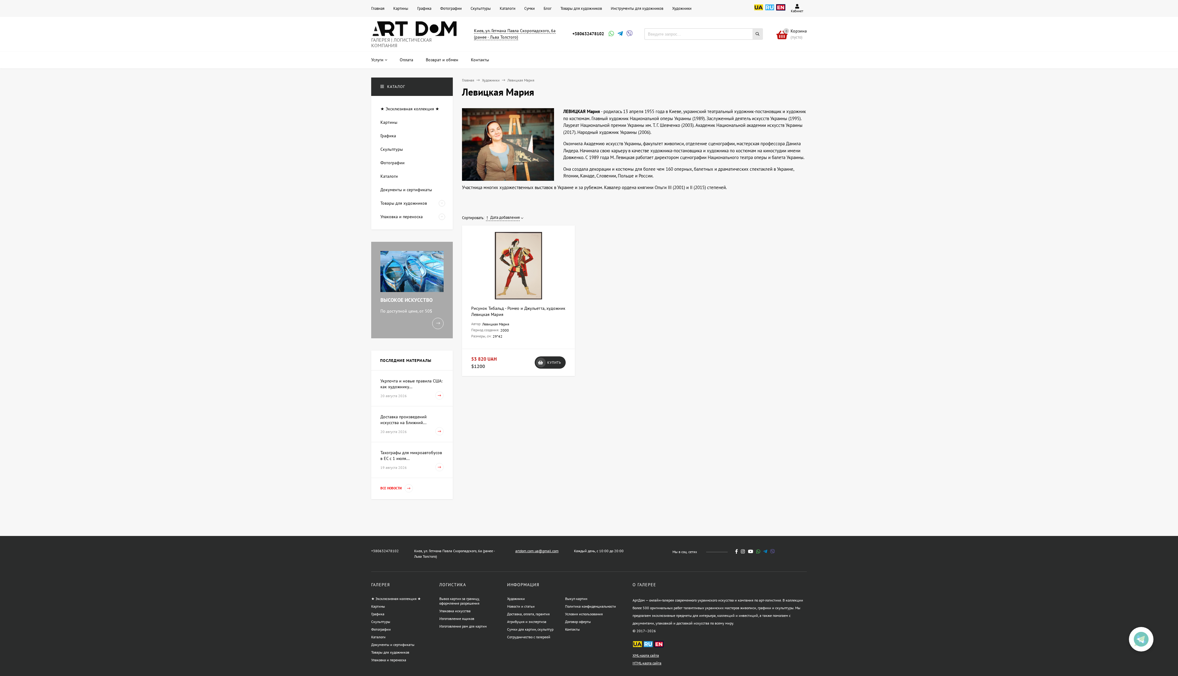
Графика (424, 8)
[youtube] (750, 551)
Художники (681, 8)
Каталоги (507, 8)
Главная (377, 8)
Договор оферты (578, 621)
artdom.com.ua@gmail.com (537, 551)
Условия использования (584, 614)
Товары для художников (581, 8)
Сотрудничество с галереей (528, 637)
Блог (548, 8)
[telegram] (765, 551)
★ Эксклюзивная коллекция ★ (396, 598)
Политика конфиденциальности (590, 606)
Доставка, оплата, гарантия (528, 614)
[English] (781, 10)
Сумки (529, 8)
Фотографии (451, 8)
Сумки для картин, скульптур (530, 629)
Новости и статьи (521, 606)
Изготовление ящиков (456, 618)
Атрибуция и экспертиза (526, 621)
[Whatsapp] (611, 34)
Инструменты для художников (637, 8)
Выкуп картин (576, 598)
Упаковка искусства (455, 611)
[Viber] (628, 34)
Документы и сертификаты (392, 644)
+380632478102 (588, 33)
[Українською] (759, 10)
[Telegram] (620, 34)
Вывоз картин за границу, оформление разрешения (459, 601)
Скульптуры (481, 8)
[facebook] (736, 551)
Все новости (391, 488)
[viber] (772, 551)
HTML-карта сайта (647, 663)
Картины (400, 8)
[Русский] (770, 10)
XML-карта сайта (646, 655)
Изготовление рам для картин (463, 626)
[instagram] (743, 551)
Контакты (572, 629)
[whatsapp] (758, 551)
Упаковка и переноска (388, 660)
